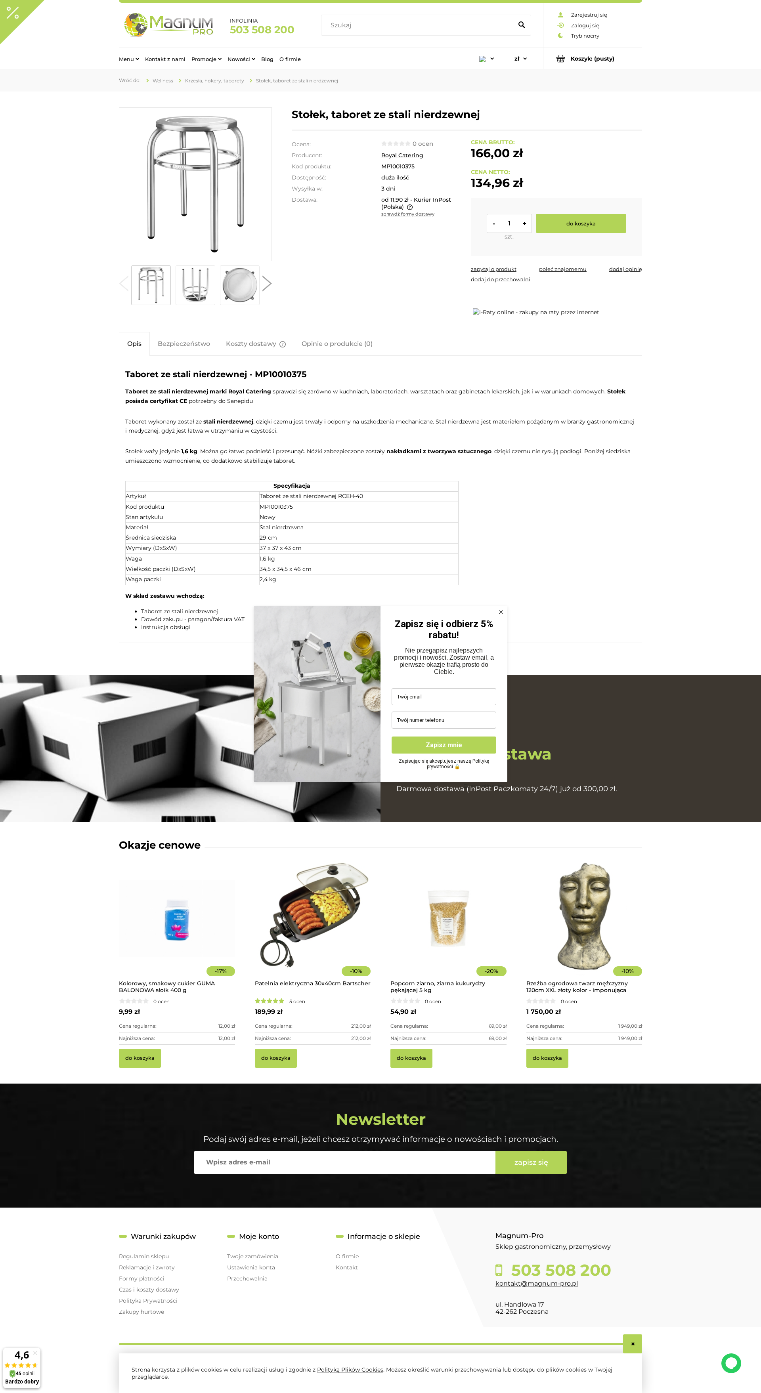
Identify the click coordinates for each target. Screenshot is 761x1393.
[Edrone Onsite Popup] (380, 696)
